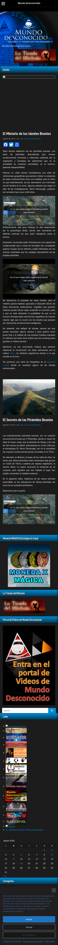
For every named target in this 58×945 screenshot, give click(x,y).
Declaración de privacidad (33, 941)
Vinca (12, 353)
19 (21, 863)
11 (14, 858)
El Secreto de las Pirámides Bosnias (28, 419)
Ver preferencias (29, 935)
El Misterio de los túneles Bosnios (27, 133)
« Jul (4, 875)
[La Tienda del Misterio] (35, 56)
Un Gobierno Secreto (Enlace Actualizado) (24, 829)
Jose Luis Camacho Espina (30, 138)
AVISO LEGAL (49, 941)
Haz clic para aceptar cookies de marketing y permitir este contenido (29, 211)
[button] (53, 890)
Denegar (29, 927)
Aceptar (29, 919)
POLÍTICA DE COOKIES (12, 941)
